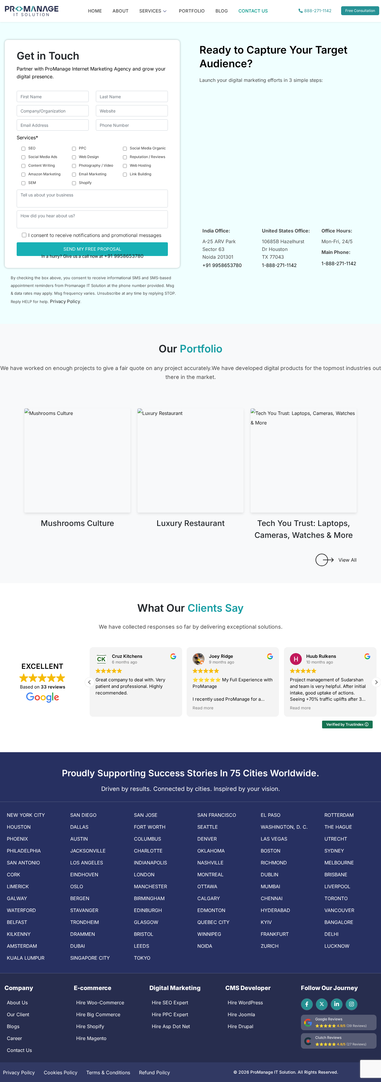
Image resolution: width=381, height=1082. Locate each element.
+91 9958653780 (123, 256)
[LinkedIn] (337, 1004)
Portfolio (192, 11)
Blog (222, 11)
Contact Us (253, 11)
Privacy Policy (65, 301)
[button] (376, 682)
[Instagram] (351, 1004)
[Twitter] (322, 1004)
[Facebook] (307, 1004)
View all (347, 560)
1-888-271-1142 (279, 265)
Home (95, 11)
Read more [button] (203, 707)
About (121, 11)
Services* (27, 137)
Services (150, 11)
